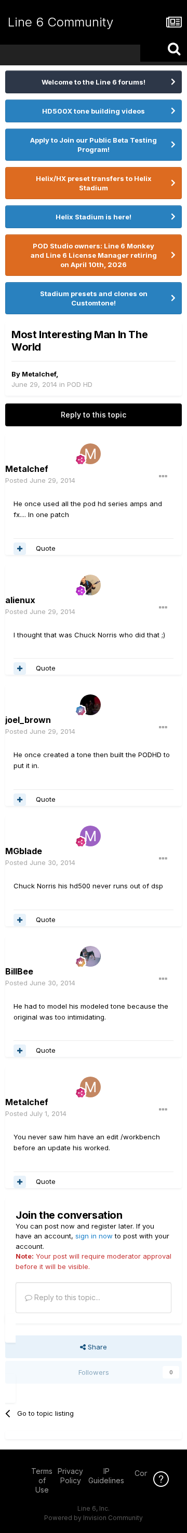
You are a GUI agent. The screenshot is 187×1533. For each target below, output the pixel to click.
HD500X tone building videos (93, 111)
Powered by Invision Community (93, 1518)
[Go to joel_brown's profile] (90, 704)
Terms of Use (41, 1480)
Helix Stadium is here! (93, 217)
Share (96, 1347)
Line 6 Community (60, 22)
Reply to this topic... (66, 1297)
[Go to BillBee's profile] (90, 956)
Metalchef (39, 374)
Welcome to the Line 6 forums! (93, 82)
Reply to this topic (93, 414)
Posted (40, 480)
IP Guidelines (106, 1476)
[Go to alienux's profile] (90, 585)
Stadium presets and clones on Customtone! (94, 298)
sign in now (94, 1236)
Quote (46, 548)
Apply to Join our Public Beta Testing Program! (93, 145)
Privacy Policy (70, 1476)
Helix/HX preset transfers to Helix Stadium (94, 183)
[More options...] (163, 476)
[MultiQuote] (20, 548)
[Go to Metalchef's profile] (90, 453)
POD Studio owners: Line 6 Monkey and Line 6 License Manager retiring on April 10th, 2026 (94, 255)
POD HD (79, 384)
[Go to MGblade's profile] (90, 836)
